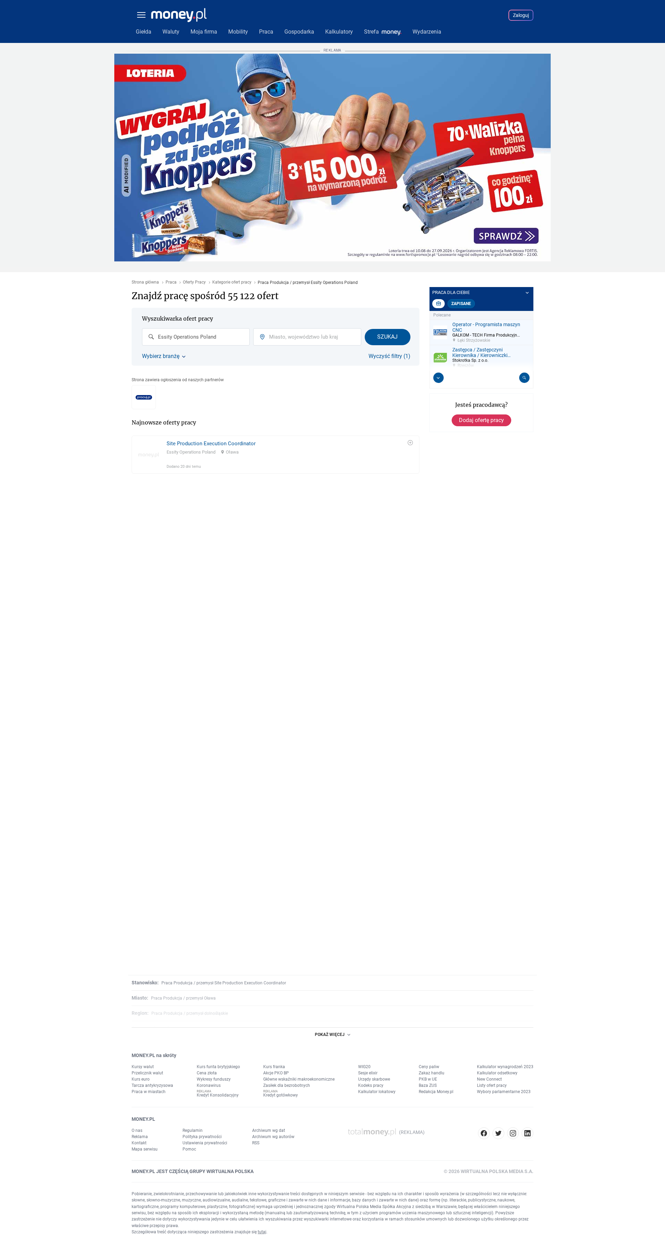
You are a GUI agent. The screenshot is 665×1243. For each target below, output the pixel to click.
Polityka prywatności (202, 1136)
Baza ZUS (428, 1085)
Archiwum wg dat (268, 1130)
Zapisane (461, 303)
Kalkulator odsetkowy (497, 1073)
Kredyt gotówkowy (280, 1095)
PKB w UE (428, 1079)
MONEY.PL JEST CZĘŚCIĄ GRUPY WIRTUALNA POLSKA (193, 1171)
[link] (275, 455)
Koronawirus (209, 1085)
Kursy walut (143, 1066)
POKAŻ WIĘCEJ (330, 1034)
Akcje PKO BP (276, 1073)
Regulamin (193, 1130)
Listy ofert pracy (492, 1085)
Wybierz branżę (160, 356)
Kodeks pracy (370, 1085)
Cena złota (207, 1073)
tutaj (262, 1231)
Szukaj (387, 336)
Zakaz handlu (431, 1073)
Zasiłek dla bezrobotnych (286, 1085)
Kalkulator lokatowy (377, 1091)
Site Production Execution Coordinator (211, 443)
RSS (255, 1143)
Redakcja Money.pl (436, 1091)
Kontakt (139, 1143)
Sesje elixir (368, 1073)
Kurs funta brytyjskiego (218, 1066)
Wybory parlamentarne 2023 (504, 1091)
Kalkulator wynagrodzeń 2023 (505, 1066)
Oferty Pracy (194, 282)
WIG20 (364, 1066)
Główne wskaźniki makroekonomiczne (299, 1079)
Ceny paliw (429, 1066)
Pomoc (189, 1149)
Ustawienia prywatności (205, 1143)
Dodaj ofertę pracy (481, 420)
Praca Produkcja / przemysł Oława (183, 998)
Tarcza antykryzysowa (152, 1085)
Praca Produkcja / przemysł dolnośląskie (189, 1013)
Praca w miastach (149, 1091)
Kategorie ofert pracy (231, 282)
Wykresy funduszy (214, 1079)
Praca (171, 282)
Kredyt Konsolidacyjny (218, 1095)
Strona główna (145, 282)
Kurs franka (274, 1066)
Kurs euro (141, 1079)
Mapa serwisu (145, 1149)
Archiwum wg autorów (273, 1136)
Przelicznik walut (147, 1073)
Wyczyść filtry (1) (389, 356)
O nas (137, 1130)
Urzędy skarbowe (374, 1079)
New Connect (489, 1079)
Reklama (140, 1136)
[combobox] (196, 337)
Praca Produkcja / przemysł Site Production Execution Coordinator (223, 983)
